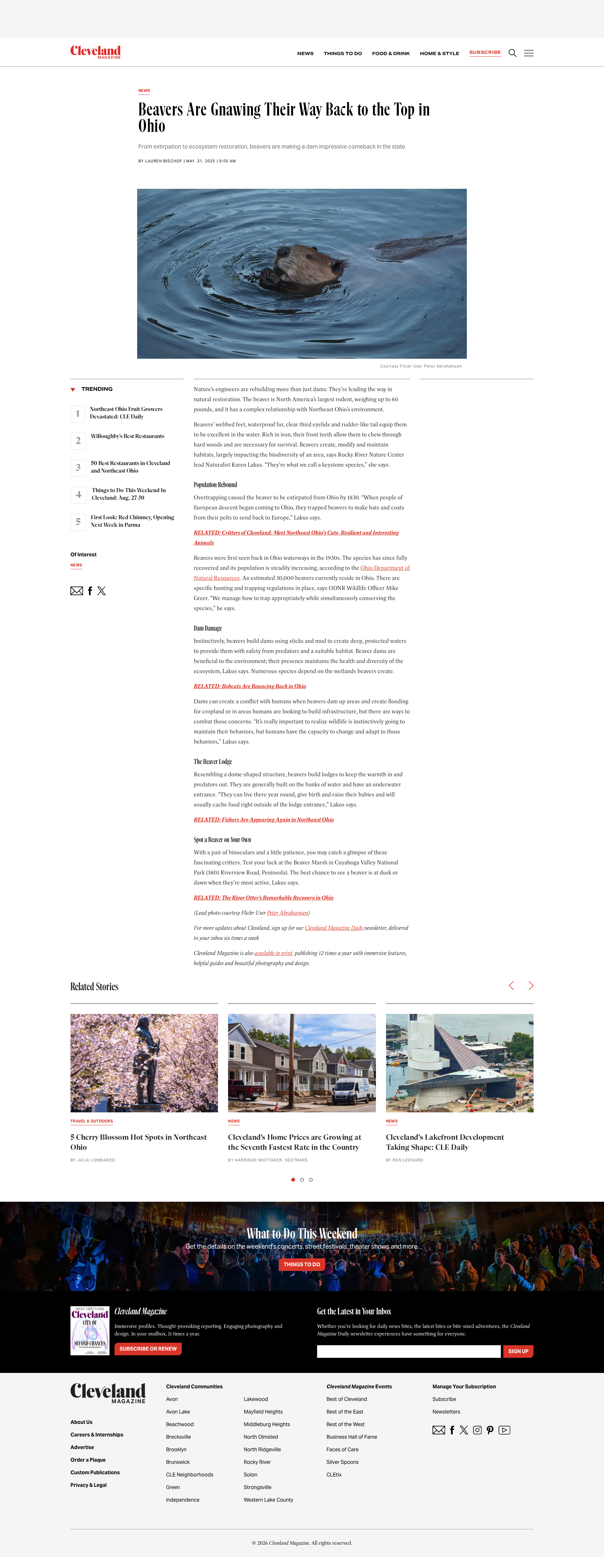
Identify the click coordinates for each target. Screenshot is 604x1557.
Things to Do (343, 53)
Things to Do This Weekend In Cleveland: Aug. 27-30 (129, 494)
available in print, (274, 953)
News (305, 53)
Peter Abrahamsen (287, 912)
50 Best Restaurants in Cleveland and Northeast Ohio (130, 467)
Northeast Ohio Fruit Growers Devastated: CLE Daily (126, 413)
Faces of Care (343, 1449)
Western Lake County (268, 1500)
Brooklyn (176, 1449)
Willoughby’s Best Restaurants (127, 436)
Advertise (82, 1447)
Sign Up (518, 1351)
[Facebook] (452, 1430)
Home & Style (439, 53)
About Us (81, 1422)
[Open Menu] (529, 54)
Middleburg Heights (267, 1424)
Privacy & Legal (88, 1485)
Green (173, 1487)
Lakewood (256, 1399)
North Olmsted (261, 1437)
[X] (464, 1430)
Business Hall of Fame (352, 1437)
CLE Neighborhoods (189, 1474)
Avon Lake (178, 1411)
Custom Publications (95, 1472)
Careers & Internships (96, 1434)
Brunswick (178, 1462)
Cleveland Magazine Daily (334, 928)
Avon (172, 1399)
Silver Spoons (343, 1462)
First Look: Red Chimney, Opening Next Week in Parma (132, 521)
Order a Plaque (88, 1460)
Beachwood (180, 1424)
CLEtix (334, 1474)
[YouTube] (504, 1430)
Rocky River (257, 1462)
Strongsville (257, 1487)
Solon (250, 1474)
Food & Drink (391, 53)
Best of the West (346, 1424)
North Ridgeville (262, 1449)
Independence (182, 1500)
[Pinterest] (490, 1430)
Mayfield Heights (263, 1411)
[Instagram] (477, 1430)
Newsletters (446, 1411)
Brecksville (178, 1437)
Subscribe (485, 52)
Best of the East (345, 1411)
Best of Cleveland (347, 1399)
